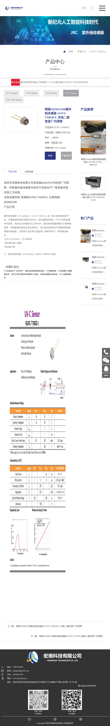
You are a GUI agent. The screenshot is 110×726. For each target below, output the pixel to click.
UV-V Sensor (12, 93)
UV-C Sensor (71, 93)
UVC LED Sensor (14, 100)
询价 (50, 155)
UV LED (51, 82)
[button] (18, 129)
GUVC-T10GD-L (98, 51)
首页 (71, 51)
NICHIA (68, 82)
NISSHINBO (78, 82)
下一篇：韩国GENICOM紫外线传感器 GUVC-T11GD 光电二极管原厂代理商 (67, 636)
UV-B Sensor (51, 93)
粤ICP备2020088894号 (87, 686)
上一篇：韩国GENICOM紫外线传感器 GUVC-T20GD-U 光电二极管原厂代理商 (44, 626)
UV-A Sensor (31, 93)
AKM (85, 82)
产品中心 (81, 51)
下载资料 (66, 155)
